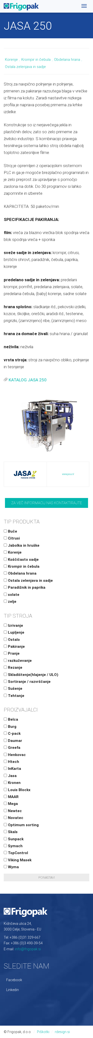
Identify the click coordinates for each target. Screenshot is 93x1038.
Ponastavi (46, 877)
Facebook (14, 980)
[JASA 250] (46, 423)
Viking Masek (19, 860)
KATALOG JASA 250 (28, 379)
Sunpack (15, 839)
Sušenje (14, 688)
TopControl (17, 853)
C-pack (14, 733)
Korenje (11, 59)
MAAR (13, 797)
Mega (12, 803)
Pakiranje (16, 646)
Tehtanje (15, 695)
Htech (13, 761)
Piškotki (43, 1032)
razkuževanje (19, 660)
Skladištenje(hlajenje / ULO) (32, 674)
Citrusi (13, 538)
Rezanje (14, 667)
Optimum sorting (23, 825)
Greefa (13, 747)
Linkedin (12, 990)
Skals (12, 832)
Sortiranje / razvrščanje (29, 681)
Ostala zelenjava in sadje (25, 67)
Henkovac (16, 755)
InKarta (14, 768)
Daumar (14, 740)
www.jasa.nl (68, 474)
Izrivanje (15, 625)
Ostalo (13, 639)
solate (13, 594)
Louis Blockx (19, 790)
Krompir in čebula (36, 59)
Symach (15, 846)
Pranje (13, 653)
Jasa (12, 776)
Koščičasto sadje (23, 559)
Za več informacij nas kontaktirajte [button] (46, 503)
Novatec (15, 818)
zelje (11, 601)
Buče (12, 531)
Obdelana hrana (67, 59)
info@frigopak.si (28, 949)
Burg (11, 726)
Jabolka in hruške (23, 545)
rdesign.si (62, 1032)
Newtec (14, 811)
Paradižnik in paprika (26, 587)
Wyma (13, 867)
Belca (12, 719)
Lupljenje (15, 632)
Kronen (14, 782)
